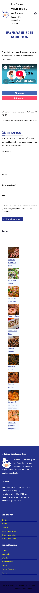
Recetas (4, 524)
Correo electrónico (9, 185)
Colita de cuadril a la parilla (12, 263)
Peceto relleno (13, 316)
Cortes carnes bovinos (9, 531)
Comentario (6, 151)
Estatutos (5, 558)
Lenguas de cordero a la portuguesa (12, 405)
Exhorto (4, 565)
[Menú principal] (35, 13)
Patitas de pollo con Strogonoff (12, 426)
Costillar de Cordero (12, 350)
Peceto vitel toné (12, 332)
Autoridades (6, 554)
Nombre (5, 174)
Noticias (4, 520)
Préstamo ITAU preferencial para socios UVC (19, 120)
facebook (21, 93)
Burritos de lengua (12, 281)
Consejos (5, 527)
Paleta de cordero (11, 367)
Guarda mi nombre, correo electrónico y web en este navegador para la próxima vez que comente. (20, 208)
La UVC (4, 550)
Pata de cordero (11, 385)
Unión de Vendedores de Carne (19, 9)
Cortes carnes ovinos (9, 535)
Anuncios (5, 573)
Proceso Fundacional (9, 569)
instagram (20, 98)
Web (3, 196)
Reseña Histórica (7, 562)
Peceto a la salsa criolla (12, 299)
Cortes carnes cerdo (9, 539)
